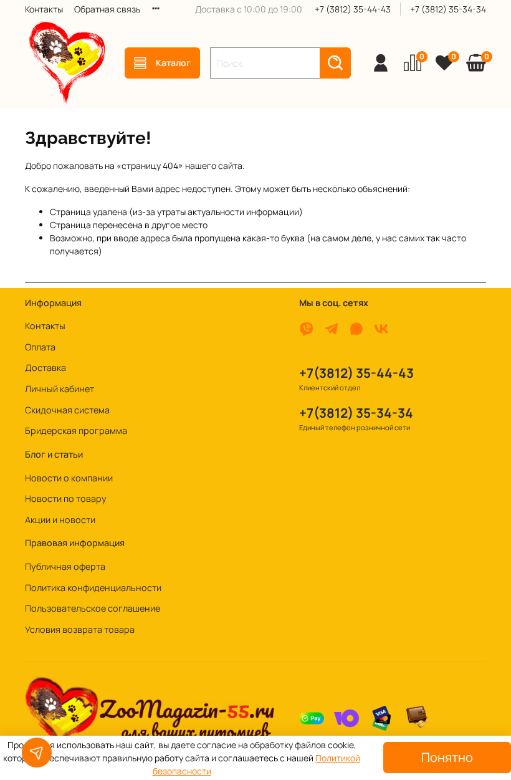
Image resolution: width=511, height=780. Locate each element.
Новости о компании (69, 478)
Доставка (45, 367)
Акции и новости (60, 520)
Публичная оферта (65, 566)
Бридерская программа (76, 430)
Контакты (44, 9)
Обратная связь (107, 9)
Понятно (447, 757)
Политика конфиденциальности (93, 588)
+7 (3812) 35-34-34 (448, 9)
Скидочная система (67, 410)
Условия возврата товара (80, 629)
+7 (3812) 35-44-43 (353, 9)
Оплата (40, 347)
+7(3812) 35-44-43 (356, 373)
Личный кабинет (59, 389)
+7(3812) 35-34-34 (356, 412)
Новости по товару (66, 498)
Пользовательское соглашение (92, 608)
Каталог (173, 63)
